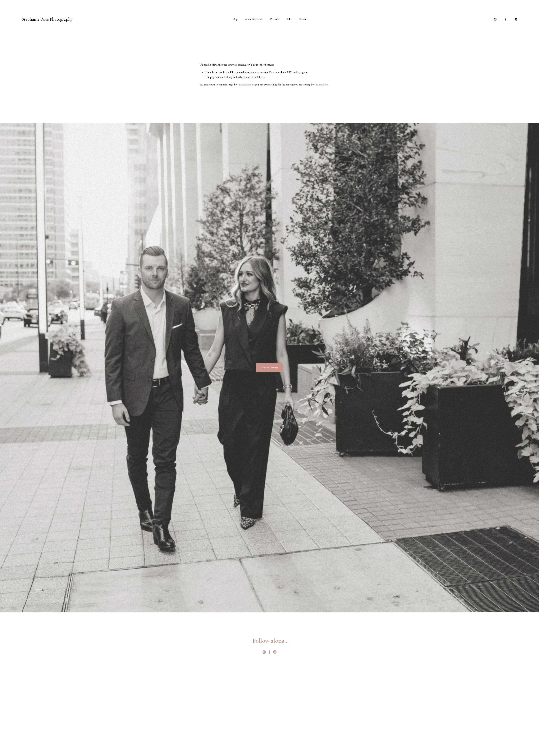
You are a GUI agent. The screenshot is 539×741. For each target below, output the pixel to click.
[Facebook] (505, 19)
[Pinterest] (516, 19)
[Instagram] (495, 19)
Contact (303, 19)
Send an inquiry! (269, 367)
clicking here (244, 84)
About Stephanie (254, 19)
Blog (235, 19)
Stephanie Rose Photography (47, 19)
